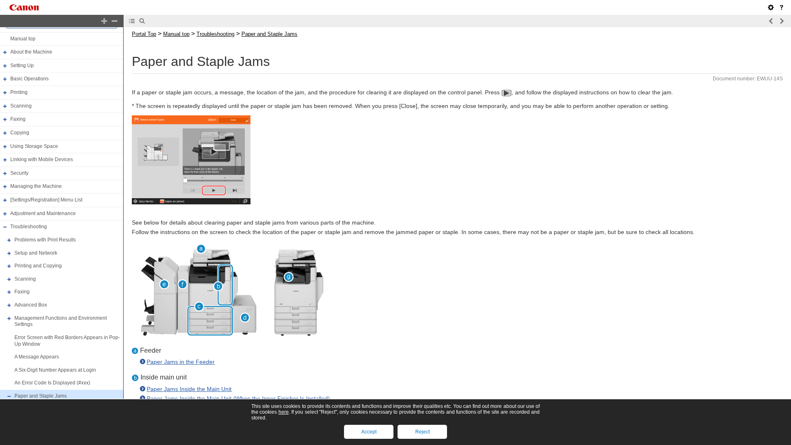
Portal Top (144, 34)
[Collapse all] (114, 21)
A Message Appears (36, 357)
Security (19, 173)
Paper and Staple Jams (40, 396)
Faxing (18, 119)
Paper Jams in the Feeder (181, 361)
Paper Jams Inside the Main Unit (189, 389)
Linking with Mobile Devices (41, 159)
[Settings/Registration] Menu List (46, 200)
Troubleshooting (28, 227)
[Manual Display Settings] (770, 7)
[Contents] (131, 21)
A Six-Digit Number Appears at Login (55, 370)
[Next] (781, 21)
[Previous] (771, 21)
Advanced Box (30, 305)
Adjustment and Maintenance (43, 213)
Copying (19, 133)
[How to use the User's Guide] (781, 7)
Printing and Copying (38, 266)
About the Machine (31, 52)
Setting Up (22, 65)
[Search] (142, 21)
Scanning (21, 106)
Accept (369, 432)
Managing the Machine (36, 187)
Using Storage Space (34, 146)
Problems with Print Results (45, 240)
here (283, 412)
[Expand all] (104, 21)
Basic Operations (29, 79)
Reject (422, 432)
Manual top (22, 39)
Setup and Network (35, 253)
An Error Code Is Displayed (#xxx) (52, 383)
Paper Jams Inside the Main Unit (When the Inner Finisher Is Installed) (238, 398)
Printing (19, 92)
